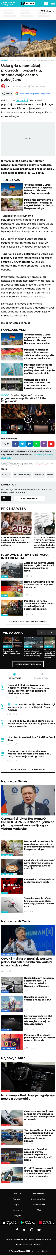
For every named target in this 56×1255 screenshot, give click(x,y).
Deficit (50, 475)
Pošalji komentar (29, 499)
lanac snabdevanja (22, 475)
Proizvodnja (39, 475)
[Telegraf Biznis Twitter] (24, 1229)
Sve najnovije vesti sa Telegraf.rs (28, 770)
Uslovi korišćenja (40, 465)
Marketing (18, 1239)
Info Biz (4, 60)
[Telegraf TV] (39, 1229)
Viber (49, 454)
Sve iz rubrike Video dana (28, 664)
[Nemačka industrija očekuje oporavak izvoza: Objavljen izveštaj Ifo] (12, 589)
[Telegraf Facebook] (17, 1229)
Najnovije (14, 781)
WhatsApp (38, 454)
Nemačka (6, 475)
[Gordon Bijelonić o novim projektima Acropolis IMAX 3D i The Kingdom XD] (12, 642)
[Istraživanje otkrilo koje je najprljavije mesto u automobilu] (28, 1077)
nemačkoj (22, 100)
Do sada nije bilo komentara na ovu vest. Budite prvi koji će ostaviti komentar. (26, 491)
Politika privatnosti (24, 1245)
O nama (9, 1239)
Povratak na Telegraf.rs (9, 3)
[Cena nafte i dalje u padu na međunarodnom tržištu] (11, 886)
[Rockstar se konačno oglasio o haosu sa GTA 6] (11, 1004)
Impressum (29, 1239)
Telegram (6, 457)
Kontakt (37, 1245)
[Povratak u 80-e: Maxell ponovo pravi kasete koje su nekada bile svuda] (11, 1042)
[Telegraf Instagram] (31, 1229)
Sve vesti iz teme (28, 622)
